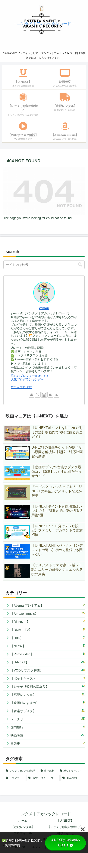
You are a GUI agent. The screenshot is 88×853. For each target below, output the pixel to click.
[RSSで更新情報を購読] (56, 395)
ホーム (22, 820)
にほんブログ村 (21, 387)
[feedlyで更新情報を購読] (50, 395)
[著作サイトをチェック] (31, 395)
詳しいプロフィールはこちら (30, 375)
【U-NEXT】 (65, 820)
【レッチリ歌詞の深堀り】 (65, 827)
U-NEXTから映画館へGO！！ (65, 842)
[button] (80, 264)
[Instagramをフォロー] (44, 395)
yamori (44, 308)
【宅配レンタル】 (23, 827)
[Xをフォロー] (38, 395)
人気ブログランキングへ (27, 379)
